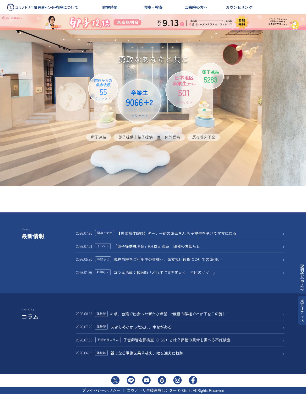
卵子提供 (126, 137)
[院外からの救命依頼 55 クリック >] (98, 121)
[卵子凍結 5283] (209, 121)
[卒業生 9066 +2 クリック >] (136, 121)
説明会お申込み (302, 277)
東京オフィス (302, 310)
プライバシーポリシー (101, 390)
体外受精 (172, 137)
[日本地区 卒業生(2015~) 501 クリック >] (177, 121)
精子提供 (145, 137)
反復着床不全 (203, 137)
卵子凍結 (98, 137)
